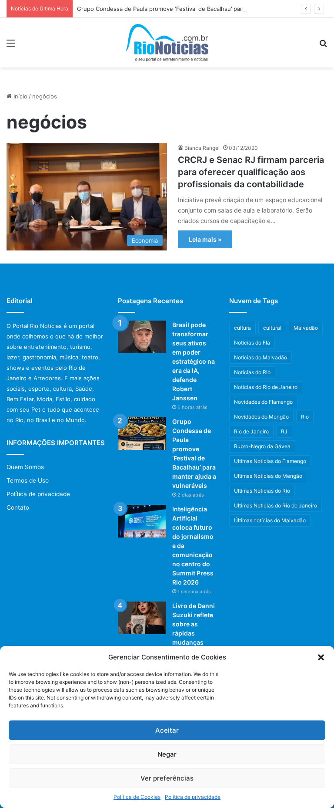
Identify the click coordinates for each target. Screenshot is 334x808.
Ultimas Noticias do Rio (262, 490)
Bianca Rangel (202, 148)
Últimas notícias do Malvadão (270, 520)
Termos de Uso (28, 480)
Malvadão (306, 328)
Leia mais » (205, 239)
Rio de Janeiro (251, 431)
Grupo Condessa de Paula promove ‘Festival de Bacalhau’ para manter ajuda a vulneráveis (198, 8)
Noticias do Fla (252, 342)
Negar (167, 754)
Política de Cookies (137, 797)
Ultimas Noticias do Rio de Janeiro (275, 505)
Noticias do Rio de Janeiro (265, 387)
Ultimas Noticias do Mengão (268, 476)
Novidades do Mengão (261, 416)
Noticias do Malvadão (260, 357)
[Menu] (11, 46)
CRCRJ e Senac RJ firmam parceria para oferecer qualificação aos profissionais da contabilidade (251, 172)
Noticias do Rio (252, 372)
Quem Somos (25, 466)
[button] (321, 657)
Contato (18, 507)
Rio (305, 416)
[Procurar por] (323, 46)
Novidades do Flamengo (263, 402)
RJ (284, 431)
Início (19, 96)
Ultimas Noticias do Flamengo (270, 461)
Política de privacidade (192, 797)
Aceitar (167, 730)
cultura (242, 328)
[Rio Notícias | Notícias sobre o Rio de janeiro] (167, 42)
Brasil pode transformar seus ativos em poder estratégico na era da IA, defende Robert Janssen (193, 361)
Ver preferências (167, 778)
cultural (272, 328)
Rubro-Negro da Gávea (262, 446)
